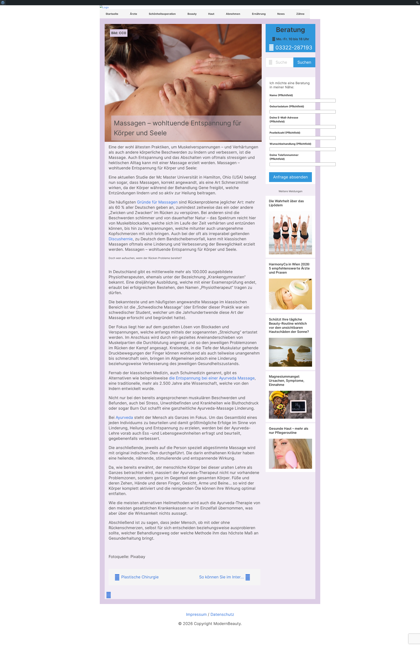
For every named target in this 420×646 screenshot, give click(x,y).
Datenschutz (222, 614)
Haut (211, 13)
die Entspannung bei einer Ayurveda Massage (212, 378)
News (281, 13)
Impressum (196, 614)
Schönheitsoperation (162, 13)
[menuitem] (3, 2)
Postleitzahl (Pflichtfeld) (285, 132)
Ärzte (133, 13)
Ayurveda (124, 417)
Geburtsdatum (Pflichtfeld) (287, 106)
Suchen (304, 62)
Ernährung (259, 13)
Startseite (112, 13)
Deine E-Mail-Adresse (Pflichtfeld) (284, 119)
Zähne (300, 13)
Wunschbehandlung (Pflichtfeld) (290, 143)
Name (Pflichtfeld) (281, 95)
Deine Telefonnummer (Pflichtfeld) (284, 157)
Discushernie (121, 239)
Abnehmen (233, 13)
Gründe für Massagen (157, 202)
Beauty (192, 13)
